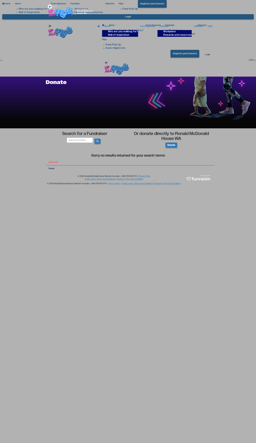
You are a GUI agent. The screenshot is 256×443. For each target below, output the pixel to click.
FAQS (210, 26)
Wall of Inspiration (118, 35)
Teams (51, 168)
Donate (171, 145)
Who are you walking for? (123, 31)
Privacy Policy (144, 176)
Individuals (53, 162)
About (107, 26)
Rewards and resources (177, 35)
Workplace (169, 31)
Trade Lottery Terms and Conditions (100, 179)
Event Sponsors (147, 26)
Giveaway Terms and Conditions (129, 179)
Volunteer (198, 26)
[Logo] (72, 11)
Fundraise (164, 26)
